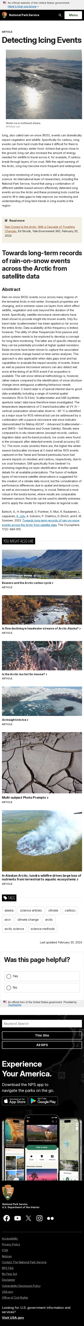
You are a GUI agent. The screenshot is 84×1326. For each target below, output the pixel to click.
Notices (7, 1256)
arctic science (14, 929)
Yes (15, 976)
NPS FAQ (7, 1268)
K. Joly (21, 516)
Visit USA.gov (13, 1318)
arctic (49, 919)
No (15, 987)
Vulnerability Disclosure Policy (21, 1285)
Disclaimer (8, 1279)
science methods (43, 929)
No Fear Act (9, 1274)
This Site (42, 1035)
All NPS (42, 1045)
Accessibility (10, 1238)
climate (53, 910)
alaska (8, 910)
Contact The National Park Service (24, 1262)
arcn (7, 919)
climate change (28, 919)
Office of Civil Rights (15, 1297)
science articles (31, 910)
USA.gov (7, 1291)
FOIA (5, 1250)
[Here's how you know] (42, 5)
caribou (70, 910)
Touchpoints (14, 1005)
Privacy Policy (11, 1244)
